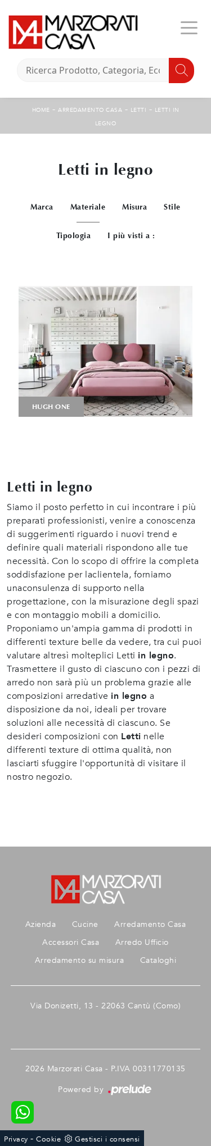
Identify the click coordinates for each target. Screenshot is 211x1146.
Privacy (16, 1139)
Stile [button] (172, 207)
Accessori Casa (70, 942)
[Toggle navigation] (189, 27)
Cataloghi (158, 960)
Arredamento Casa (90, 110)
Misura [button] (134, 207)
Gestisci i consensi (107, 1139)
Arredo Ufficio (142, 942)
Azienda (40, 924)
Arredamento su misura (79, 960)
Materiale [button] (88, 207)
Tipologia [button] (73, 235)
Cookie (48, 1139)
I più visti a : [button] (131, 235)
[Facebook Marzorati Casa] (106, 1024)
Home (41, 110)
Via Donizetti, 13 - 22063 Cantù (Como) (105, 1006)
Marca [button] (41, 207)
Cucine (85, 924)
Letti (139, 110)
